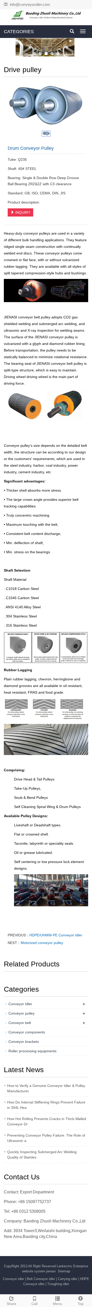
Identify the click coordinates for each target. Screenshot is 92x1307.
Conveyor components (26, 1032)
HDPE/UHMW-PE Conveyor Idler (55, 935)
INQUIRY (22, 212)
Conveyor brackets (23, 1042)
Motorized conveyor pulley (42, 943)
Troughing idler (58, 1284)
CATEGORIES (19, 31)
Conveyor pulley (21, 1013)
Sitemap (64, 1271)
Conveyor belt (19, 1023)
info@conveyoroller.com (30, 4)
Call (34, 1304)
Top (81, 1304)
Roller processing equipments (32, 1051)
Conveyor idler (13, 1279)
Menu (57, 1304)
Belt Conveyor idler (41, 1279)
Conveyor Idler (20, 1004)
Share (11, 1304)
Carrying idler (67, 1279)
